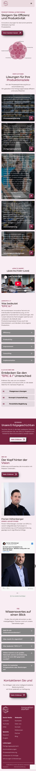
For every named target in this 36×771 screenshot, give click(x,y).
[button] (31, 3)
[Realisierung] (31, 196)
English (5, 738)
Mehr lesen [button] (6, 551)
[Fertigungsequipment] (31, 149)
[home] (5, 3)
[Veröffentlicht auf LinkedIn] (32, 544)
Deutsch (6, 735)
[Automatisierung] (31, 226)
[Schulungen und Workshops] (31, 253)
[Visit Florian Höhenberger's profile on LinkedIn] (4, 543)
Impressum (5, 766)
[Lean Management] (31, 118)
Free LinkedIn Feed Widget (18, 596)
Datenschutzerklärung (19, 766)
